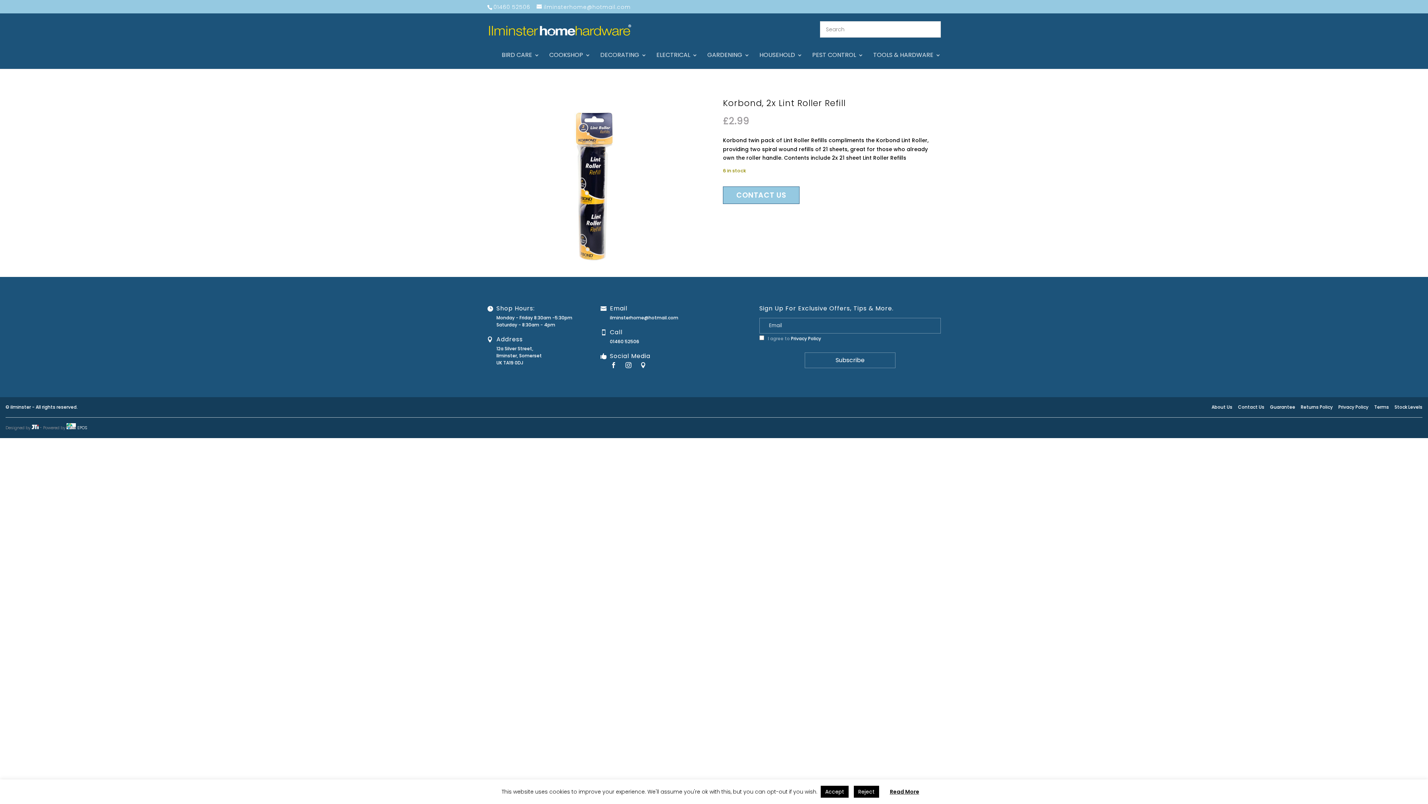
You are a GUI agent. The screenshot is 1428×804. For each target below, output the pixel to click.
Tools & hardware (903, 55)
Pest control (834, 55)
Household (777, 55)
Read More (904, 791)
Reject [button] (866, 791)
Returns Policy (1317, 407)
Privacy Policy (806, 338)
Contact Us (1251, 407)
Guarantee (1282, 407)
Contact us (761, 195)
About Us (1222, 407)
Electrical (673, 55)
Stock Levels (1408, 407)
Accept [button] (834, 791)
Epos (82, 428)
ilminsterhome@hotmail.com (644, 318)
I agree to (794, 338)
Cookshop (566, 55)
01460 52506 (624, 341)
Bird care (517, 55)
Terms (1381, 407)
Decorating (619, 55)
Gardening (724, 55)
